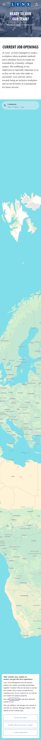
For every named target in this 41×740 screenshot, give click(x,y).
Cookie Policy (14, 699)
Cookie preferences (20, 732)
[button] (37, 4)
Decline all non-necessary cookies (20, 725)
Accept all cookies (20, 718)
